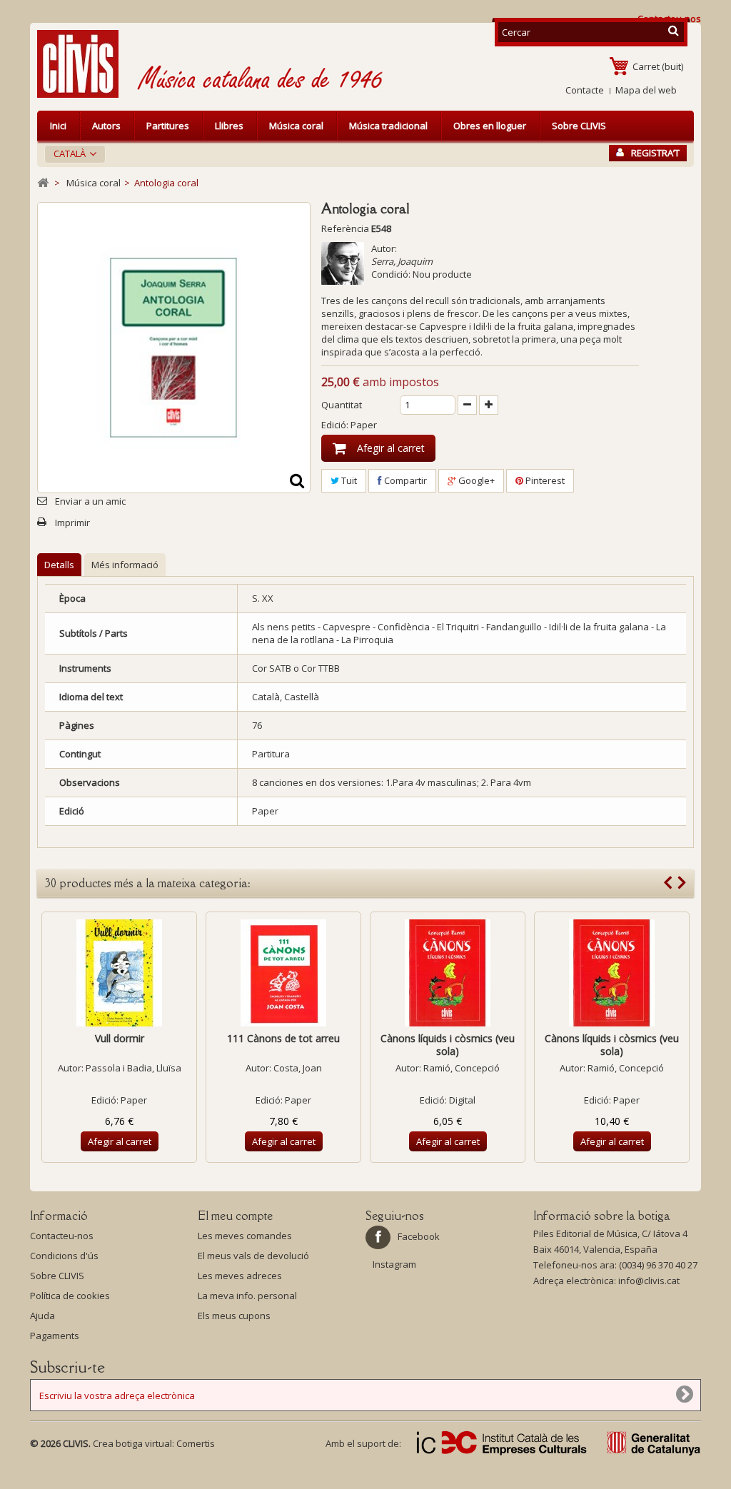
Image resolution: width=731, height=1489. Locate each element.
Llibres (229, 125)
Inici (58, 125)
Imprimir (72, 522)
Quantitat (341, 404)
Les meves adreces (240, 1275)
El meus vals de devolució (253, 1255)
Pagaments (54, 1335)
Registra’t (655, 152)
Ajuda (42, 1315)
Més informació (124, 564)
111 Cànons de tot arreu (283, 1038)
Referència (345, 228)
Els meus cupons (234, 1315)
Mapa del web (646, 90)
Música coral (296, 125)
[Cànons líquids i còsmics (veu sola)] (447, 972)
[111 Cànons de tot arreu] (283, 972)
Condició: (390, 274)
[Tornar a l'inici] (43, 183)
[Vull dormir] (119, 972)
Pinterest (544, 480)
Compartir (404, 480)
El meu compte (235, 1215)
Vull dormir (119, 1038)
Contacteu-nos (62, 1235)
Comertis (195, 1443)
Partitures (167, 125)
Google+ (475, 480)
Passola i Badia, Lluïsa (133, 1067)
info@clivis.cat (649, 1280)
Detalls (59, 564)
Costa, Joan (297, 1067)
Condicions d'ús (64, 1255)
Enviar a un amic (90, 501)
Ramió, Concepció (461, 1067)
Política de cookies (70, 1295)
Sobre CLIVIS (579, 125)
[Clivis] (83, 64)
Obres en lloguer (489, 125)
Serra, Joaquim (402, 261)
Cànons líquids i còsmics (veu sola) (447, 1044)
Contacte (584, 90)
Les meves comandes (245, 1235)
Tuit (348, 480)
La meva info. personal (247, 1295)
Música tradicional (388, 125)
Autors (106, 125)
